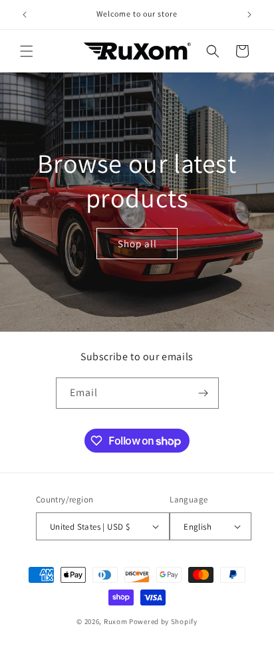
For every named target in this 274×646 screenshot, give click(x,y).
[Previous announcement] (24, 14)
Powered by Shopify (163, 621)
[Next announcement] (249, 14)
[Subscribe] (203, 393)
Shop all (137, 243)
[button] (26, 51)
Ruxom (116, 621)
